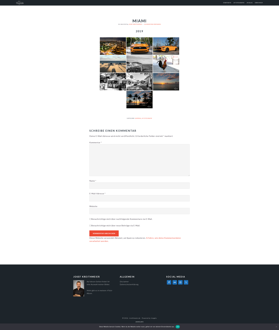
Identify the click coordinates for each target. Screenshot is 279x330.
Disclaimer (124, 281)
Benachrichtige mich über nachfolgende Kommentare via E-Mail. (121, 219)
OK (178, 326)
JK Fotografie (147, 118)
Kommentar (95, 142)
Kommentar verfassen (152, 24)
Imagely (154, 318)
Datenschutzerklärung (129, 284)
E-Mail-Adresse (97, 193)
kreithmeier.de (37, 2)
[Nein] (276, 327)
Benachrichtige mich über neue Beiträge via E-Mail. (115, 225)
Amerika (138, 118)
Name (92, 181)
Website (93, 206)
